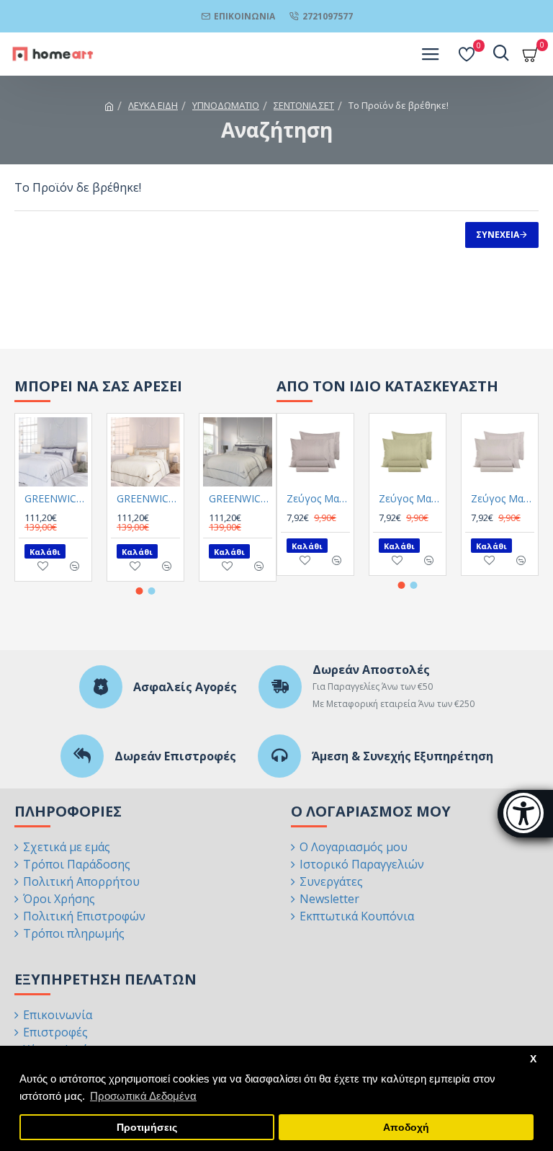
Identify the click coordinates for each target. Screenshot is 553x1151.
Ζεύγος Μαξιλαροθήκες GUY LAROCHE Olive (410, 498)
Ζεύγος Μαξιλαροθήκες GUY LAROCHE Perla (502, 498)
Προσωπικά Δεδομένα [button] (143, 1096)
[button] (139, 591)
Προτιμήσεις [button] (147, 1127)
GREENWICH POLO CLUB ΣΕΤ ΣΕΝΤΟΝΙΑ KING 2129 (240, 498)
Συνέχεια (497, 234)
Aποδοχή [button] (406, 1127)
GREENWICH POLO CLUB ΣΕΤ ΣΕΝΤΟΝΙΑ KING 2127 (56, 498)
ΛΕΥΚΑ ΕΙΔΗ (153, 105)
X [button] (533, 1059)
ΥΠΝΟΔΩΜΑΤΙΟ (225, 105)
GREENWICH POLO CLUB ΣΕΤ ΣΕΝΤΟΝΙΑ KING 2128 (148, 498)
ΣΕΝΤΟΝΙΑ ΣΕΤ (304, 105)
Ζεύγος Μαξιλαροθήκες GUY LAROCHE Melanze (318, 498)
